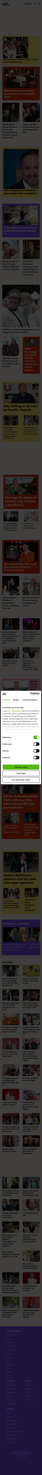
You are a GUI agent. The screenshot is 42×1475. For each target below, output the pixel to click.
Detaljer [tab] (16, 700)
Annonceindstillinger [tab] (30, 700)
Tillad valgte (21, 773)
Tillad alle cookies (21, 767)
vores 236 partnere (14, 711)
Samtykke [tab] (6, 700)
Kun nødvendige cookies (21, 780)
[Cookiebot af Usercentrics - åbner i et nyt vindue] (30, 693)
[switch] (36, 744)
